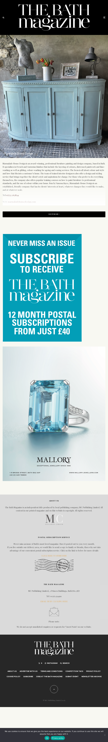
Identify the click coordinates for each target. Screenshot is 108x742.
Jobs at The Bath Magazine (49, 677)
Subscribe (28, 677)
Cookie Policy (13, 677)
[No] (104, 735)
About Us (12, 671)
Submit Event (71, 677)
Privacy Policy (93, 671)
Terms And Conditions (51, 671)
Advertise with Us (28, 671)
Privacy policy (58, 738)
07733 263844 (12, 195)
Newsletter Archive (92, 677)
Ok (47, 738)
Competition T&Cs (74, 671)
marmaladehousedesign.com (22, 201)
